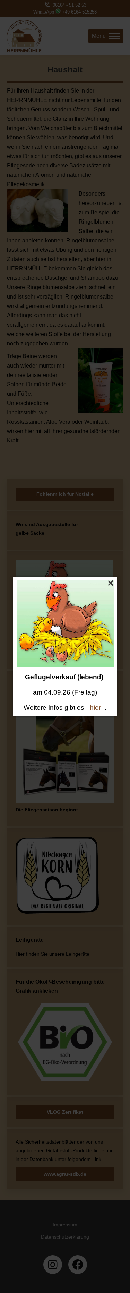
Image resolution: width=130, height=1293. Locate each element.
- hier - (95, 707)
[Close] (110, 583)
